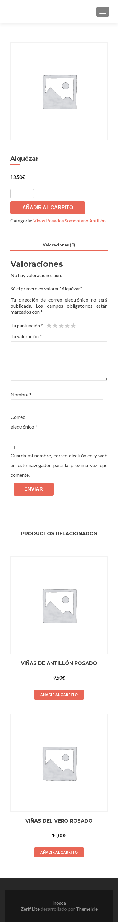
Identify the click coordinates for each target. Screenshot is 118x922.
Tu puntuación (27, 325)
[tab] (59, 245)
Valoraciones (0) (59, 244)
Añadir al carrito (47, 207)
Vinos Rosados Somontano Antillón (69, 220)
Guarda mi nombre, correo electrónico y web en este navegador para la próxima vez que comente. (59, 465)
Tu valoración (26, 336)
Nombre (21, 394)
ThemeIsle (87, 909)
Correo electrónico (24, 421)
